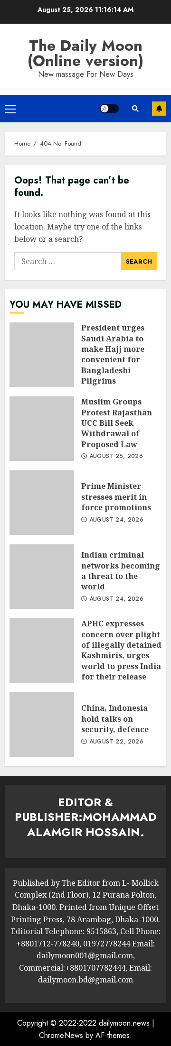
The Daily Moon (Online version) (85, 53)
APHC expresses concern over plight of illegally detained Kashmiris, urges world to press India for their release (42, 650)
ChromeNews (61, 1035)
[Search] (135, 109)
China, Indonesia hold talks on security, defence (42, 724)
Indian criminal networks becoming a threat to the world (42, 576)
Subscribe (159, 108)
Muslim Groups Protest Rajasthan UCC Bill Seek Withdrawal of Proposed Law (42, 428)
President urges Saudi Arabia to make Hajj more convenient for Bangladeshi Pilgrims (42, 354)
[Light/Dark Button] (109, 108)
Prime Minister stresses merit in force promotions (42, 502)
